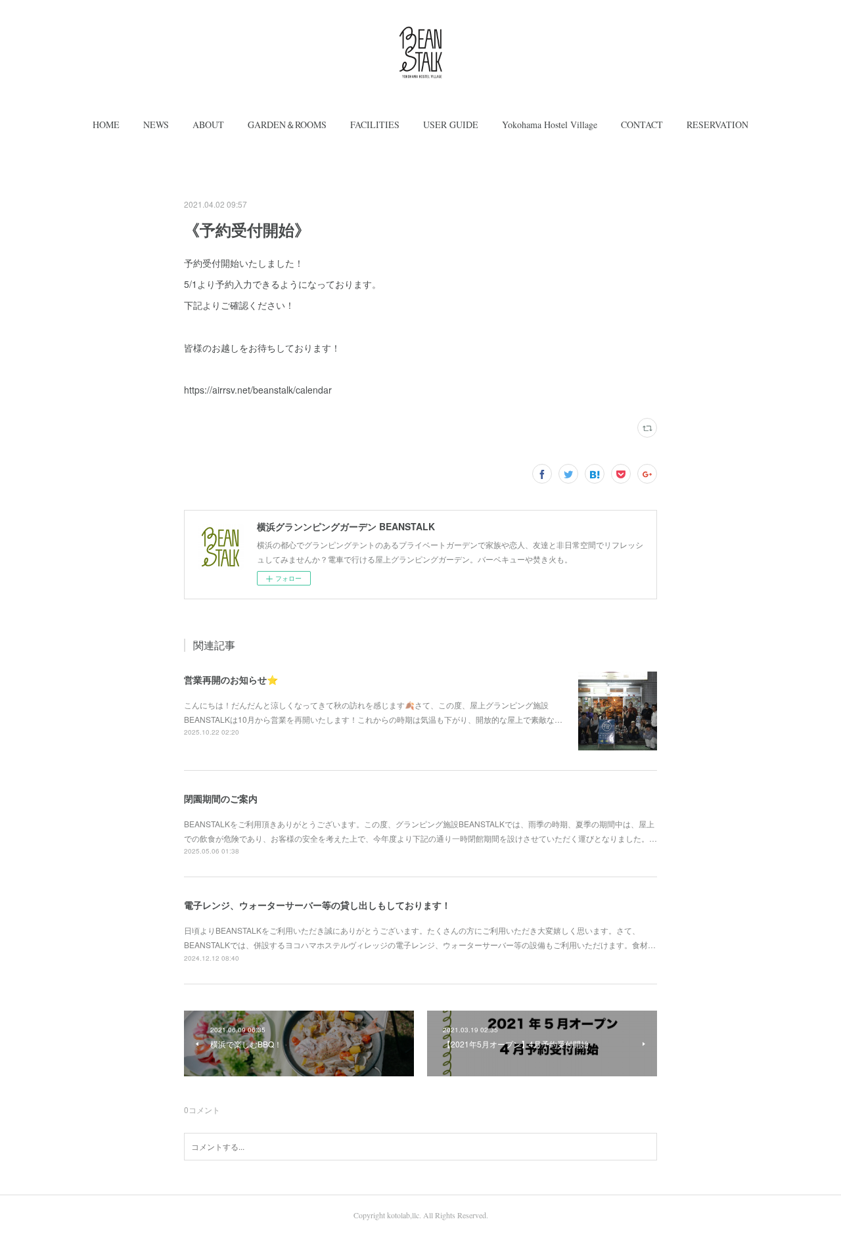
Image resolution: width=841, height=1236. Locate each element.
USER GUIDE (450, 124)
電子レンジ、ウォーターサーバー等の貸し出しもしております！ (317, 904)
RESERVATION (717, 124)
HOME (106, 124)
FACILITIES (374, 124)
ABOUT (208, 124)
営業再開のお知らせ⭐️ (231, 679)
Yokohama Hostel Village (549, 124)
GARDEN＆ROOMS (287, 124)
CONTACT (642, 124)
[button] (106, 125)
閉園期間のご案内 (221, 798)
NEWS (156, 124)
